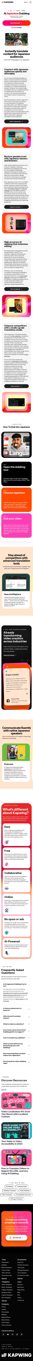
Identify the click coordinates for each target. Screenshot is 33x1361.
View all (3, 1089)
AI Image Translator (16, 1199)
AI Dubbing (9, 1186)
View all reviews (9, 655)
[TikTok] (17, 1334)
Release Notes (6, 1317)
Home (11, 10)
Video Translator (7, 1195)
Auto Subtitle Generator (23, 1195)
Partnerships (5, 1312)
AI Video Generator (23, 1265)
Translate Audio (22, 1186)
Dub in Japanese (15, 121)
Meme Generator (7, 1267)
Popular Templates (7, 1295)
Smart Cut (20, 1262)
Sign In (26, 2)
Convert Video (6, 1270)
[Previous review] (22, 660)
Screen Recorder (7, 1275)
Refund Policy (6, 1320)
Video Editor (5, 1262)
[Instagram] (12, 1334)
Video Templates (7, 1284)
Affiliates (4, 1314)
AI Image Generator (23, 1270)
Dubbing (18, 10)
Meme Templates (7, 1287)
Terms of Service (6, 1325)
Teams (19, 1297)
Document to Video (23, 1275)
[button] (16, 687)
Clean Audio (20, 1267)
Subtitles (4, 1265)
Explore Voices (15, 207)
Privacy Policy (5, 1322)
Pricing (4, 1307)
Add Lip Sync (15, 386)
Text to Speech (21, 1273)
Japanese (23, 10)
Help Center (21, 1290)
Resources (20, 1287)
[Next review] (27, 660)
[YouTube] (8, 1334)
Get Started (15, 23)
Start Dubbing (15, 289)
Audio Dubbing (24, 1190)
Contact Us (20, 1300)
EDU (18, 1295)
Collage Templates (7, 1290)
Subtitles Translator (10, 1190)
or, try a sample (16, 27)
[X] (3, 1334)
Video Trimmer (6, 1273)
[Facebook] (21, 1334)
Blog (18, 1292)
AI (14, 10)
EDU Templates (6, 1297)
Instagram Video (6, 1292)
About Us (20, 1284)
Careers (4, 1309)
